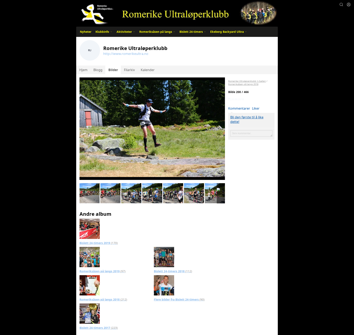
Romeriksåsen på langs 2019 (102, 271)
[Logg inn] (348, 4)
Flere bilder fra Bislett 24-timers (179, 299)
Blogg (97, 70)
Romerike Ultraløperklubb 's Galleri (247, 81)
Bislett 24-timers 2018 (173, 271)
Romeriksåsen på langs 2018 (103, 299)
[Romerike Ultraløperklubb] (177, 13)
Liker (256, 108)
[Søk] (341, 4)
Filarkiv (129, 70)
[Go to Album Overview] (89, 228)
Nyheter (85, 32)
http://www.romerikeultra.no (125, 53)
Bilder (113, 70)
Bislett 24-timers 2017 (98, 328)
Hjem (83, 70)
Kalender (148, 70)
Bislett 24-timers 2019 (98, 243)
